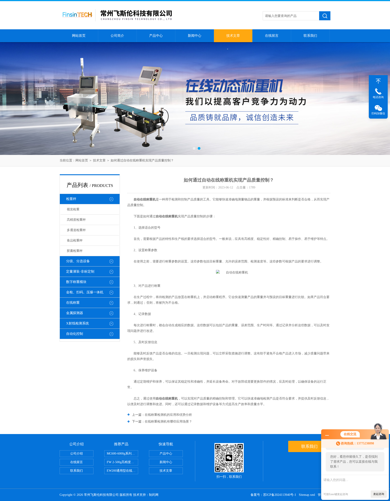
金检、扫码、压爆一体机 (84, 292)
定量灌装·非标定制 (80, 271)
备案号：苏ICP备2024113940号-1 (273, 494)
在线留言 (272, 35)
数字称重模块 (76, 282)
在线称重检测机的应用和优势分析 (168, 414)
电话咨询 (378, 97)
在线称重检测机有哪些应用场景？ (168, 421)
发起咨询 (378, 494)
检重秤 (71, 199)
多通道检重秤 (76, 230)
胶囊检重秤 (75, 251)
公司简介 (117, 35)
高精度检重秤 (76, 219)
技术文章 (233, 35)
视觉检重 (73, 209)
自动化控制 (74, 334)
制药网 (153, 494)
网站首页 (79, 35)
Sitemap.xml (307, 494)
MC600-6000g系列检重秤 (122, 453)
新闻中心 (194, 35)
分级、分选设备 (78, 261)
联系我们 (310, 35)
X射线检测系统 (77, 323)
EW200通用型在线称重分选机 (122, 470)
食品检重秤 (75, 240)
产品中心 (156, 35)
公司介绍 (76, 453)
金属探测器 (74, 313)
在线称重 (73, 302)
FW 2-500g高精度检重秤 (122, 462)
